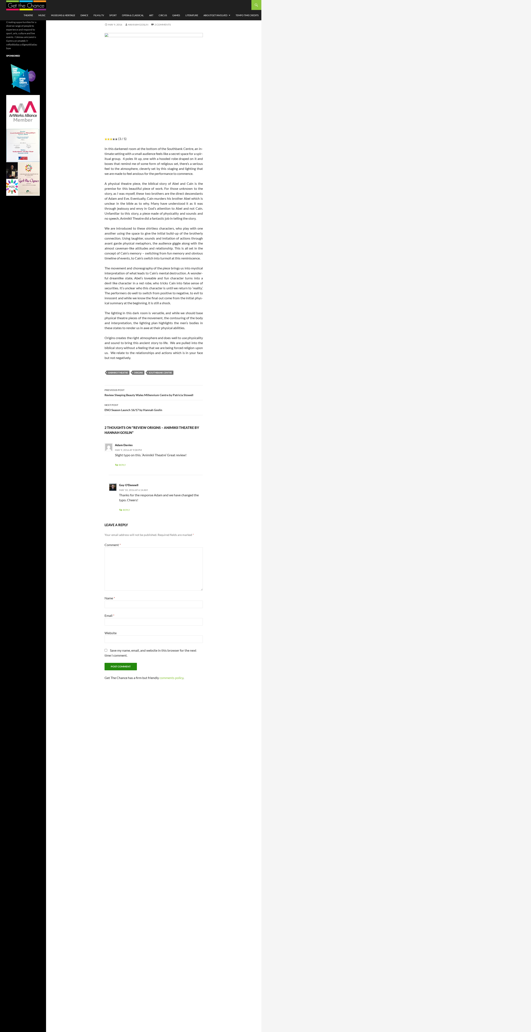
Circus (163, 15)
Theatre (28, 15)
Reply (122, 464)
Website (111, 633)
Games (176, 15)
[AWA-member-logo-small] (23, 111)
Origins (138, 372)
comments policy (171, 678)
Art (151, 15)
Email (109, 615)
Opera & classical (133, 15)
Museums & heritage (63, 15)
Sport (113, 15)
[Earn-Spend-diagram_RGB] (23, 77)
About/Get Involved (215, 15)
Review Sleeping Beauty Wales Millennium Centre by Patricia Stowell (149, 392)
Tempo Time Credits (247, 15)
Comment (113, 545)
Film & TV (99, 15)
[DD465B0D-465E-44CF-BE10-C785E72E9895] (23, 178)
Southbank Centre (160, 372)
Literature (191, 15)
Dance (84, 15)
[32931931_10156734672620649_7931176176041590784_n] (23, 145)
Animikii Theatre (118, 372)
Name (110, 598)
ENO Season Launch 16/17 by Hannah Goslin (133, 407)
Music (42, 15)
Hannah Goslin (138, 24)
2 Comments (163, 24)
